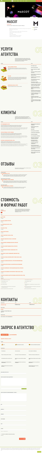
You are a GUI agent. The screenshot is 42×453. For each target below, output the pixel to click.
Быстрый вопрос (13, 334)
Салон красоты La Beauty (35, 130)
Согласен (39, 451)
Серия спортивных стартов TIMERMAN (7, 132)
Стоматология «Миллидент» (35, 132)
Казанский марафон (34, 134)
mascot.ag (9, 24)
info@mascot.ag (17, 304)
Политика (2, 435)
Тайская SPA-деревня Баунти (35, 150)
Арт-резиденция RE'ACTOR (5, 124)
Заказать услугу (4, 334)
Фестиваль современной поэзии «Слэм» (8, 140)
